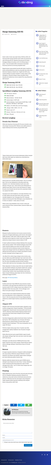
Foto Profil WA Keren (43, 58)
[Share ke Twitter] (21, 405)
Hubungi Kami (4, 460)
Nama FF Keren (42, 79)
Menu (2, 6)
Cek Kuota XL (42, 69)
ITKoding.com (14, 462)
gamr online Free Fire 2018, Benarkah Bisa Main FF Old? (43, 110)
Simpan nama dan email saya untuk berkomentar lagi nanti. (18, 442)
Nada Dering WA (42, 62)
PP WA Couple (42, 66)
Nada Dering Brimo (43, 99)
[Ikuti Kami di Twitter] (47, 455)
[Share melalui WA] (28, 405)
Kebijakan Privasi (18, 460)
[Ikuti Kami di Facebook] (42, 455)
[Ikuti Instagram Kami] (45, 455)
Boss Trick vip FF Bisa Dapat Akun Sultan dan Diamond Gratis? (44, 53)
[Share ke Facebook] (13, 405)
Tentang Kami (11, 460)
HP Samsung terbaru (12, 277)
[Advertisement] (25, 19)
